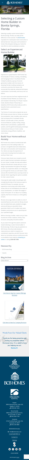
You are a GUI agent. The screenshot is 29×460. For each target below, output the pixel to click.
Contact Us (14, 437)
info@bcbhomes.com (15, 432)
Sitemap (14, 440)
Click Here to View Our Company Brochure (14, 322)
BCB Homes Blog (7, 249)
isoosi (18, 457)
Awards (4, 253)
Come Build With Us (14, 434)
